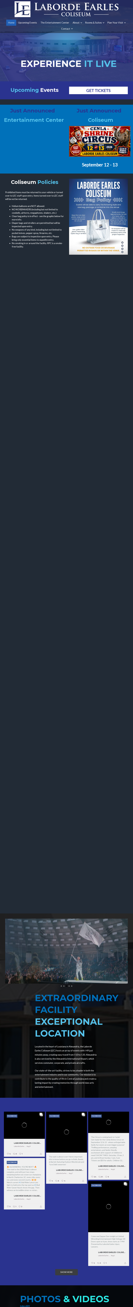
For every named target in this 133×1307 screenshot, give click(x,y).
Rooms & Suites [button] (93, 22)
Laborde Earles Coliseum (28, 1143)
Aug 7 (71, 1173)
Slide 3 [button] (66, 986)
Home (11, 22)
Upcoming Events (27, 22)
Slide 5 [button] (71, 986)
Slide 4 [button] (69, 986)
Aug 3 (29, 1199)
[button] (81, 23)
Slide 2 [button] (64, 986)
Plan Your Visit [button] (115, 22)
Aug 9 (29, 1146)
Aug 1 (113, 1255)
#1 (20, 1182)
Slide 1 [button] (61, 986)
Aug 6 (113, 1169)
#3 (35, 1185)
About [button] (76, 22)
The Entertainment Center (55, 22)
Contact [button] (65, 28)
